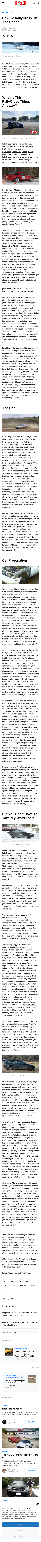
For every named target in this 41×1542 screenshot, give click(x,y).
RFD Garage (19, 1378)
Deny (20, 1531)
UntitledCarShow (21, 1349)
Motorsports (10, 1378)
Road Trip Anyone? (12, 1408)
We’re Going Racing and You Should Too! (15, 1382)
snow (5, 1290)
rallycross (23, 1285)
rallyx (33, 1285)
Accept (20, 1525)
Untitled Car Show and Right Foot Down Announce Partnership (24, 1354)
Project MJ (9, 547)
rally (14, 1285)
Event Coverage (11, 1376)
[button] (38, 1505)
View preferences (20, 1537)
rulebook (6, 251)
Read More (32, 1422)
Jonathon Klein (12, 1421)
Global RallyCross (19, 152)
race (27, 1281)
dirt (5, 1281)
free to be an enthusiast (14, 63)
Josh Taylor (11, 1470)
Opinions (5, 13)
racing (6, 1285)
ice (21, 1281)
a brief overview (29, 66)
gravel (13, 1281)
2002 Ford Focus (15, 545)
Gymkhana (6, 152)
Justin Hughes (11, 28)
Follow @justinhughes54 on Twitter (16, 1273)
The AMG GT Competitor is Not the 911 (20, 1456)
